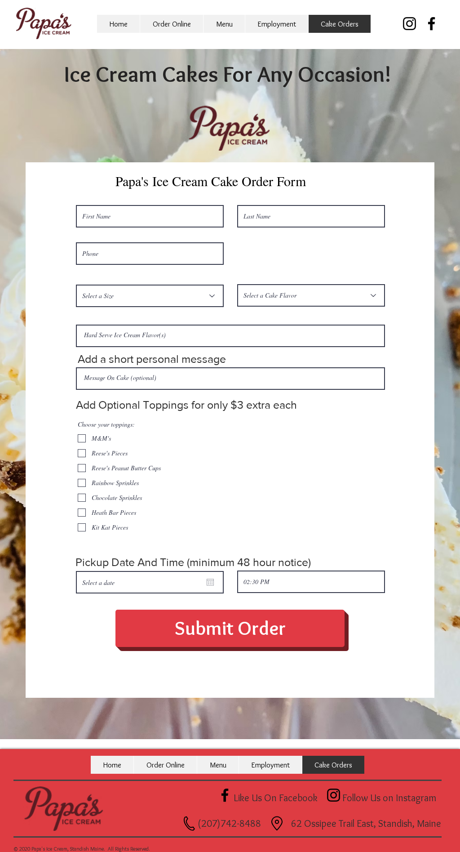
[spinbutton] (311, 581)
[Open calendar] (210, 582)
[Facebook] (431, 23)
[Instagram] (409, 23)
